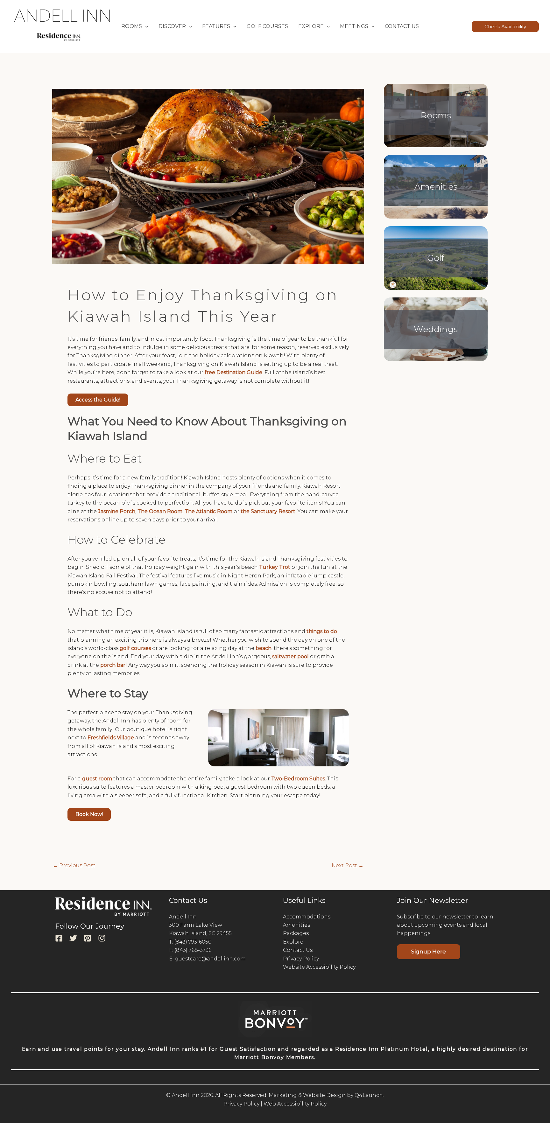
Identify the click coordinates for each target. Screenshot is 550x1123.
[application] (145, 26)
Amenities (435, 186)
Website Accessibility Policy (319, 967)
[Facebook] (59, 938)
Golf (435, 258)
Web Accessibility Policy (295, 1104)
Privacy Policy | (242, 1104)
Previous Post (74, 865)
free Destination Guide (233, 372)
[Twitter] (73, 938)
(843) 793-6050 (193, 942)
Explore (293, 942)
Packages (296, 933)
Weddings (436, 329)
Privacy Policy (301, 959)
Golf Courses (267, 26)
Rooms (435, 115)
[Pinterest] (87, 938)
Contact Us (402, 26)
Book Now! (89, 814)
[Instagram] (102, 938)
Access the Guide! (97, 400)
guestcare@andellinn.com (210, 959)
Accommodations (306, 917)
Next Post (347, 865)
